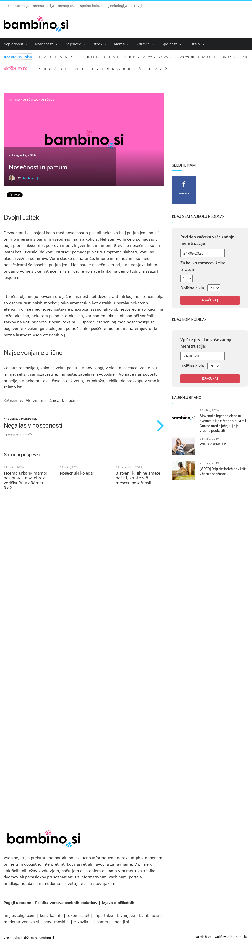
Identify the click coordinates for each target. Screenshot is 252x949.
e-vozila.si (83, 921)
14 (108, 55)
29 (187, 55)
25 (166, 55)
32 (203, 55)
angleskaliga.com (20, 915)
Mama (120, 44)
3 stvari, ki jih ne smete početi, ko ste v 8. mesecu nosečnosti (138, 478)
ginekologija (117, 6)
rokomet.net (78, 915)
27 (176, 55)
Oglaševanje (223, 936)
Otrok (98, 44)
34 (213, 55)
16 (119, 55)
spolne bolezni (92, 6)
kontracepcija (18, 6)
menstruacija (43, 6)
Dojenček (73, 44)
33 (208, 55)
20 (140, 55)
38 (234, 55)
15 (113, 55)
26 (171, 55)
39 (240, 55)
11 (92, 55)
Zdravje (143, 44)
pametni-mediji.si (112, 921)
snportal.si (103, 915)
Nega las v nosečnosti (33, 425)
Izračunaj (210, 300)
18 (129, 55)
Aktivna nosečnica (23, 99)
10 (87, 55)
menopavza (67, 6)
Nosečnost (44, 44)
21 (145, 55)
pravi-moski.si (56, 921)
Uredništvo (203, 936)
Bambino (28, 178)
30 (192, 55)
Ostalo (195, 44)
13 (103, 55)
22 (150, 55)
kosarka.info (51, 915)
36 (224, 55)
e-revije (137, 6)
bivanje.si (126, 915)
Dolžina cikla (192, 288)
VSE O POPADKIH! (213, 444)
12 (97, 55)
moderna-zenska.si (21, 921)
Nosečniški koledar (77, 473)
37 (229, 55)
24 (161, 55)
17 (124, 55)
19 (134, 55)
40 (245, 55)
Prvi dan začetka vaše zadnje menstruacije (207, 240)
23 (156, 55)
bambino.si (149, 915)
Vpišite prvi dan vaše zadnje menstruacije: (206, 343)
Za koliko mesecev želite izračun (202, 266)
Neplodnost (14, 44)
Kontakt (241, 936)
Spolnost (169, 44)
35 (218, 55)
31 (198, 55)
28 (182, 55)
